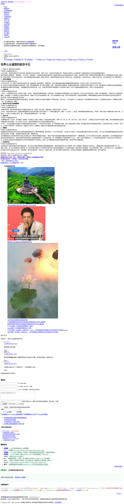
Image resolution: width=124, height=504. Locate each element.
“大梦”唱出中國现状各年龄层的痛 (17, 320)
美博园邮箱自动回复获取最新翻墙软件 (15, 417)
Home (5, 6)
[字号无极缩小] (8, 59)
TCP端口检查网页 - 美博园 (9, 440)
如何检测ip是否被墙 (10, 419)
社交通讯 (6, 33)
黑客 (87, 490)
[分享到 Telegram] (72, 59)
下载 (99, 488)
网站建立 (6, 27)
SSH (60, 488)
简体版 (117, 5)
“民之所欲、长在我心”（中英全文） (32, 332)
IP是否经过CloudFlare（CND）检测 (10, 438)
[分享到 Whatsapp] (60, 59)
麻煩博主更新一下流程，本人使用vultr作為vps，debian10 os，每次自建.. (29, 458)
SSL (63, 488)
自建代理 (6, 25)
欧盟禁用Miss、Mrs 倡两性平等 (10, 163)
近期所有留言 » (118, 466)
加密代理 (111, 488)
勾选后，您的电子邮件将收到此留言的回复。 (17, 407)
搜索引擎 (30, 490)
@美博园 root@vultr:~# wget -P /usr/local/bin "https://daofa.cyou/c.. (26, 450)
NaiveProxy (50, 488)
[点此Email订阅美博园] (42, 414)
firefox (18, 488)
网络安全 (49, 490)
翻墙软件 (6, 8)
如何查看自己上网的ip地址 (12, 421)
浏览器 (37, 490)
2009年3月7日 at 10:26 (10, 354)
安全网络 (10, 490)
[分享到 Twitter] (40, 59)
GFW (27, 488)
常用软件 (6, 29)
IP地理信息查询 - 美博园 (8, 432)
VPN (83, 488)
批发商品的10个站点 (12, 160)
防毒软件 (79, 490)
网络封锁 (59, 490)
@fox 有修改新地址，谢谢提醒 (19, 448)
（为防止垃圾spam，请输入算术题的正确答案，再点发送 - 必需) (39, 401)
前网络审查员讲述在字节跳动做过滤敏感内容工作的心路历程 (25, 324)
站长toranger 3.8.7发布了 (17, 456)
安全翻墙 (16, 490)
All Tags (118, 493)
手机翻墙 (6, 23)
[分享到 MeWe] (50, 59)
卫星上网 (6, 37)
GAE (24, 488)
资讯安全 (6, 14)
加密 (107, 488)
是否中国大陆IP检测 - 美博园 (9, 437)
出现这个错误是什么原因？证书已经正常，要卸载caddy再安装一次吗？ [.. (31, 460)
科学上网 (44, 490)
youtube (96, 488)
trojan (72, 488)
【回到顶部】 (58, 502)
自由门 (72, 490)
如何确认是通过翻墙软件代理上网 (14, 424)
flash (22, 488)
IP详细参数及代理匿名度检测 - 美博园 (11, 434)
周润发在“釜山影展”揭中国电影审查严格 (19, 242)
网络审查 (53, 490)
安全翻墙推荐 (8, 10)
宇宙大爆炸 (5, 490)
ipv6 (39, 488)
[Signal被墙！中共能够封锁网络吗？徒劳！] (20, 326)
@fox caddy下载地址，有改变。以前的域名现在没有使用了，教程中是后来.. (32, 452)
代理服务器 (7, 17)
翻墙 (63, 490)
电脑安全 (6, 19)
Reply (5, 350)
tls (64, 488)
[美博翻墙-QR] (5, 414)
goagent (31, 488)
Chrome (12, 488)
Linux (41, 488)
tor (66, 488)
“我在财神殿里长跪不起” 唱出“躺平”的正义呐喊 (21, 205)
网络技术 (6, 31)
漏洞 (41, 490)
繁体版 (121, 5)
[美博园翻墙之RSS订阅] (29, 414)
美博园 (3, 4)
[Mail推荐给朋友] (89, 59)
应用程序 (24, 490)
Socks (57, 488)
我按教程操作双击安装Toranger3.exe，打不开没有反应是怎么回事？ (29, 464)
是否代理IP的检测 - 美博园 (9, 435)
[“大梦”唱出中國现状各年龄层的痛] (32, 318)
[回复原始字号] (18, 59)
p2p (55, 488)
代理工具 (103, 488)
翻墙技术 (6, 12)
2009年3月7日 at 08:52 (10, 363)
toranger (69, 488)
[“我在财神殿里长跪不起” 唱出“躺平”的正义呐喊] (31, 203)
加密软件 (116, 488)
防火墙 (83, 490)
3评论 (5, 51)
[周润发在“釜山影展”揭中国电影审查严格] (26, 240)
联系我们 (10, 2)
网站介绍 (4, 2)
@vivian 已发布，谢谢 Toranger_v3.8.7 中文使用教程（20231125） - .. (30, 454)
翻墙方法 (67, 490)
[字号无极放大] (28, 59)
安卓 (20, 490)
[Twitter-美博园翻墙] (16, 414)
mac (44, 488)
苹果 (75, 490)
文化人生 (6, 21)
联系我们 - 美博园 (20, 477)
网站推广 (6, 35)
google (35, 488)
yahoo (92, 488)
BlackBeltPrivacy (6, 488)
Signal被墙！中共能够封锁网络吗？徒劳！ (19, 328)
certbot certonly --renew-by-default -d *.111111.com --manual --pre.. (28, 462)
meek (46, 488)
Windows (89, 488)
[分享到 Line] (82, 59)
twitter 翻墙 (76, 488)
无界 (34, 490)
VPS (86, 488)
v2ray (80, 488)
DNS (15, 488)
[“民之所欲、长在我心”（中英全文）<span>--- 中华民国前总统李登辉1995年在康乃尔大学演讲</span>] (37, 330)
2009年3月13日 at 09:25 (10, 343)
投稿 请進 (115, 41)
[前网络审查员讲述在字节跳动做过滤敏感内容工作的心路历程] (26, 322)
